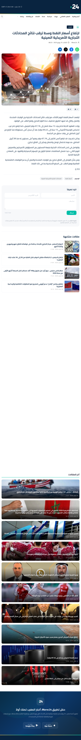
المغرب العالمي (65, 16)
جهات (56, 16)
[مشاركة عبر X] (65, 49)
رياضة (22, 16)
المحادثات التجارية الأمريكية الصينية (51, 178)
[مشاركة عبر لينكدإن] (60, 49)
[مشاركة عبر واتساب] (77, 49)
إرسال (72, 213)
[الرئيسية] (77, 27)
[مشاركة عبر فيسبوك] (71, 49)
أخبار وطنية (75, 16)
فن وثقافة (29, 16)
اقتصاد (37, 16)
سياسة (49, 16)
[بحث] (2, 16)
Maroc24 (74, 42)
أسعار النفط (68, 178)
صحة (43, 16)
